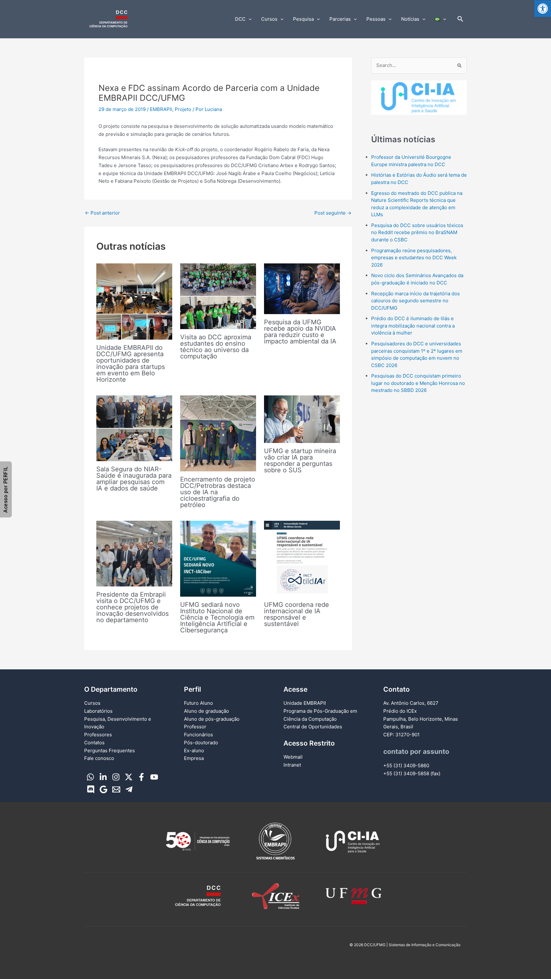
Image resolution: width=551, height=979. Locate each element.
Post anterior (102, 212)
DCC (240, 19)
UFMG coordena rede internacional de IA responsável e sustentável (296, 614)
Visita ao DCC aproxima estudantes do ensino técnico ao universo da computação (215, 346)
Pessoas (376, 19)
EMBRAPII (161, 109)
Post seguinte (332, 212)
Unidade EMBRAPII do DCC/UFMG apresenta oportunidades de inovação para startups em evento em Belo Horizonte (130, 363)
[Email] (116, 789)
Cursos (269, 19)
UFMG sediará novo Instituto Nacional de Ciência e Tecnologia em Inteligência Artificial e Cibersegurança (217, 617)
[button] (542, 8)
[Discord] (90, 789)
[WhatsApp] (90, 777)
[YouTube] (154, 777)
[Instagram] (116, 777)
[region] (419, 104)
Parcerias (340, 19)
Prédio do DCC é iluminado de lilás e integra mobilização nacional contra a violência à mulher (413, 325)
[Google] (103, 789)
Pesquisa (303, 19)
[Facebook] (141, 777)
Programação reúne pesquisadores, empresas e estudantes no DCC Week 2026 (414, 257)
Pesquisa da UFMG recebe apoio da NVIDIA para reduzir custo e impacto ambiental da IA (300, 331)
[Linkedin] (103, 777)
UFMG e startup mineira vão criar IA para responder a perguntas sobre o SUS (300, 460)
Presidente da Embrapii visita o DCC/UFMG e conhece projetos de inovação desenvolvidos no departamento (132, 607)
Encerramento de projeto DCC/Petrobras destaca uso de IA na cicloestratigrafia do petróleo (217, 492)
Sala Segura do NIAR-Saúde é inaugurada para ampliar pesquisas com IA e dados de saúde (134, 478)
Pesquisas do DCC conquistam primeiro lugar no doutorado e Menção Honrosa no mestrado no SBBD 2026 (418, 383)
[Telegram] (129, 789)
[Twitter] (128, 777)
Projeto (183, 109)
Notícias (410, 19)
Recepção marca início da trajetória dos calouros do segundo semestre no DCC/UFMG (415, 301)
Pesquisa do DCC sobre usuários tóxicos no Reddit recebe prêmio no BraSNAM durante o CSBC (417, 232)
